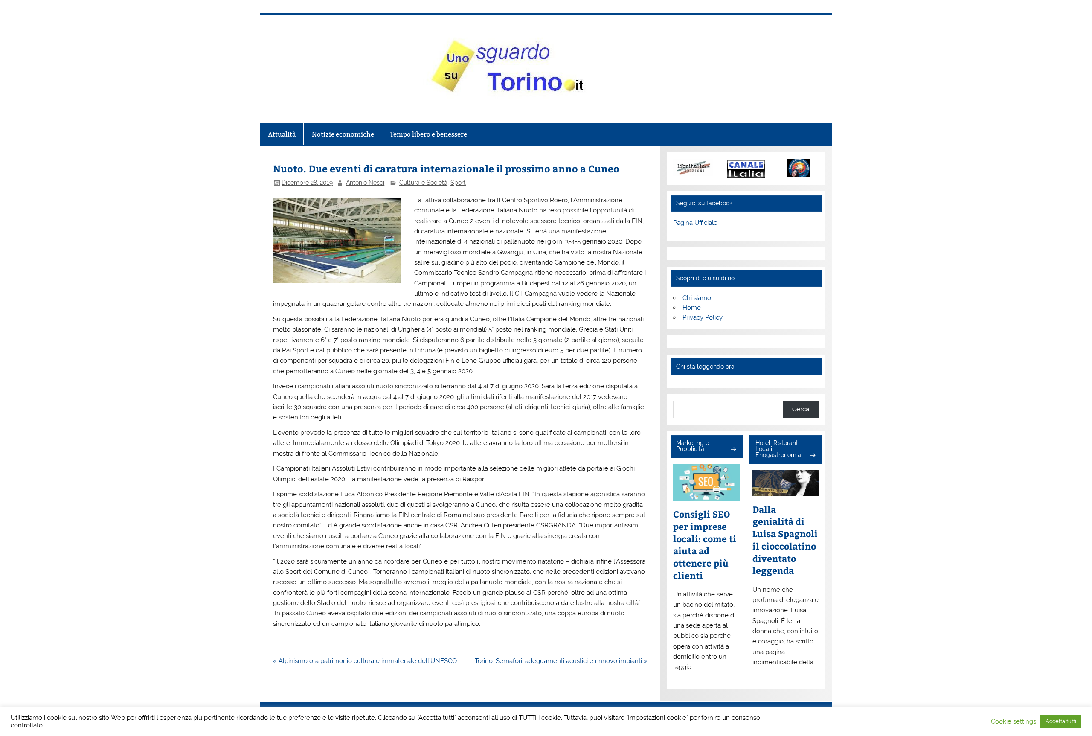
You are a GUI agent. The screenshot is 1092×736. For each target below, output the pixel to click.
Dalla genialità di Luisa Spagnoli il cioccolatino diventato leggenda (785, 540)
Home (691, 307)
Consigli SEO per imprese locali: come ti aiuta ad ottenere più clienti (704, 545)
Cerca (800, 409)
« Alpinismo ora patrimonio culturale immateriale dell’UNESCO (365, 661)
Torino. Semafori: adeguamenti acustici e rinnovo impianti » (561, 661)
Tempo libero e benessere (428, 134)
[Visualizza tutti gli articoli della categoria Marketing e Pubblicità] (733, 450)
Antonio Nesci (365, 182)
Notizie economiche (343, 134)
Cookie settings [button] (1013, 721)
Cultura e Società (423, 182)
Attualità (282, 134)
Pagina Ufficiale (695, 223)
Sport (458, 182)
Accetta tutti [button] (1061, 721)
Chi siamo (696, 298)
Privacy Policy (702, 317)
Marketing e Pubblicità (692, 445)
